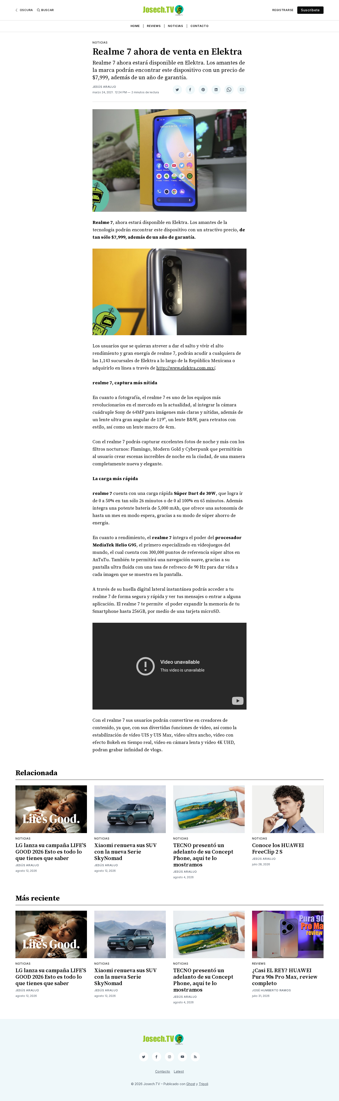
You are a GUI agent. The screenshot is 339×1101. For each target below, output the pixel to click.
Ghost (190, 1084)
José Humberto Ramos (271, 990)
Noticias (175, 26)
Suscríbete (310, 10)
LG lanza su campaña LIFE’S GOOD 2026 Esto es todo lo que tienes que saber (50, 852)
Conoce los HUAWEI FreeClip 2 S (278, 848)
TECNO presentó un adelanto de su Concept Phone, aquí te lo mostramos (203, 855)
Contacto (199, 26)
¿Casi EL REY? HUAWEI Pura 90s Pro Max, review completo (285, 977)
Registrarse (283, 10)
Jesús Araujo (104, 86)
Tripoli (203, 1084)
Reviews (154, 26)
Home (135, 26)
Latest (179, 1071)
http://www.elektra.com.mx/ (185, 368)
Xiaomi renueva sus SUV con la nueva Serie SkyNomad (125, 852)
